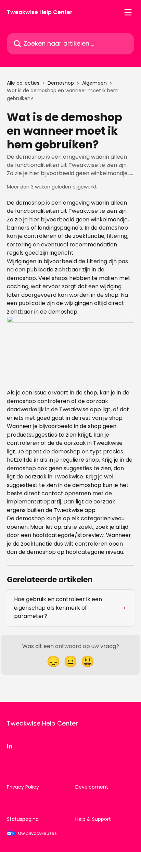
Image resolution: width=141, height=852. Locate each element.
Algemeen (94, 83)
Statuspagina (23, 819)
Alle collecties (23, 83)
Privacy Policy (23, 786)
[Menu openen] (128, 12)
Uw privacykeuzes (37, 833)
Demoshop (61, 83)
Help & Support (93, 819)
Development (91, 786)
